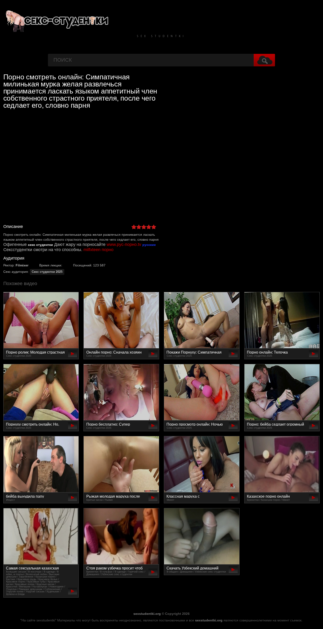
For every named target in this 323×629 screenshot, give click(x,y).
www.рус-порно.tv (124, 244)
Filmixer (22, 265)
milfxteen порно (98, 249)
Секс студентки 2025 (47, 272)
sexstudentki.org (147, 614)
